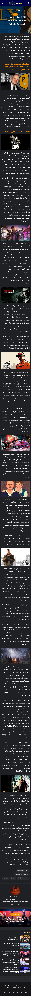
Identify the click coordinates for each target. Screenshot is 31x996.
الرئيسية (17, 10)
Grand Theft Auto (22, 871)
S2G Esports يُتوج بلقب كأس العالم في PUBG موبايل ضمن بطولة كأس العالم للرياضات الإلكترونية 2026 (15, 919)
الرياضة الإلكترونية (15, 914)
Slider (12, 878)
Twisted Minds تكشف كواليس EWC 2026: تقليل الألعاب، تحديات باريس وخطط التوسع (11, 938)
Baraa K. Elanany (15, 897)
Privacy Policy (15, 987)
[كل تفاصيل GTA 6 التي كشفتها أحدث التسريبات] (25, 946)
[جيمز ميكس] (15, 3)
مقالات (12, 10)
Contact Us (8, 987)
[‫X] (17, 904)
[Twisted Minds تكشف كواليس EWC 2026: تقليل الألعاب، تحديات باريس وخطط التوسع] (25, 938)
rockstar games (23, 878)
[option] (15, 918)
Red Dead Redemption (21, 874)
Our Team (22, 987)
